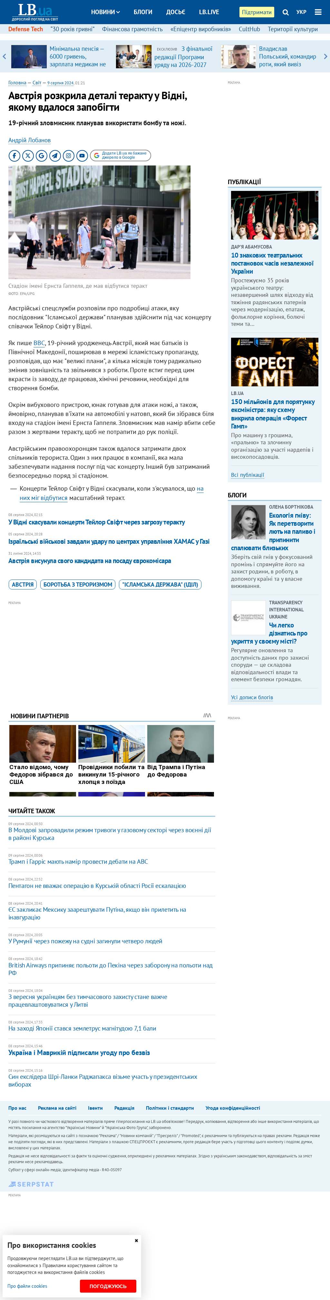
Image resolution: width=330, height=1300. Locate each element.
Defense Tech (25, 29)
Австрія (23, 584)
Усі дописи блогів (252, 697)
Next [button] (326, 56)
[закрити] (136, 1240)
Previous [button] (4, 56)
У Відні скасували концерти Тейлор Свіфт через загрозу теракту (96, 522)
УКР (301, 11)
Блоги (143, 12)
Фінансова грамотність (132, 29)
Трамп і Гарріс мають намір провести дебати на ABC (78, 861)
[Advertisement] (111, 652)
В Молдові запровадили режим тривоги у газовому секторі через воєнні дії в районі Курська (109, 834)
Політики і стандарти (170, 1108)
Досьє (175, 12)
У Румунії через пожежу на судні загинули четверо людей (85, 941)
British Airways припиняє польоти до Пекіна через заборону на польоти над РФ (110, 969)
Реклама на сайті (57, 1108)
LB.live (209, 12)
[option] (60, 56)
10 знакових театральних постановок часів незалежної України (272, 263)
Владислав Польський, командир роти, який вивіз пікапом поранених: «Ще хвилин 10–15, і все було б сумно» (287, 68)
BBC (39, 343)
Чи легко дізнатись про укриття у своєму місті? (269, 633)
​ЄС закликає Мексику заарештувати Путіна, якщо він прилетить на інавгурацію (97, 913)
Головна (17, 82)
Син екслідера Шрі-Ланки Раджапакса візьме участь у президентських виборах (102, 1080)
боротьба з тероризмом (78, 584)
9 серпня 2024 (60, 83)
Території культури (293, 29)
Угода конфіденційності (233, 1108)
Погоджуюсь (108, 1286)
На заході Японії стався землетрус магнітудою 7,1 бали (82, 1028)
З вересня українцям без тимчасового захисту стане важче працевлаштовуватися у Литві (87, 1001)
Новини (103, 12)
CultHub (249, 29)
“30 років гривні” (72, 29)
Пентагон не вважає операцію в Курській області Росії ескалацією (97, 885)
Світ (37, 82)
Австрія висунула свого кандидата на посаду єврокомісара (89, 560)
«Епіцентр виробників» (200, 29)
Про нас (17, 1108)
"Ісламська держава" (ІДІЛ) (160, 584)
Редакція (124, 1108)
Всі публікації (247, 474)
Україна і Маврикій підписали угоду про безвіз (79, 1052)
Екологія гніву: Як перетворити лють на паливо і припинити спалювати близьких (273, 531)
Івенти (95, 1108)
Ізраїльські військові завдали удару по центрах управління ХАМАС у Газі (109, 541)
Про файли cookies (27, 1286)
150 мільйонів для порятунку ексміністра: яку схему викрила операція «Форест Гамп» (273, 413)
